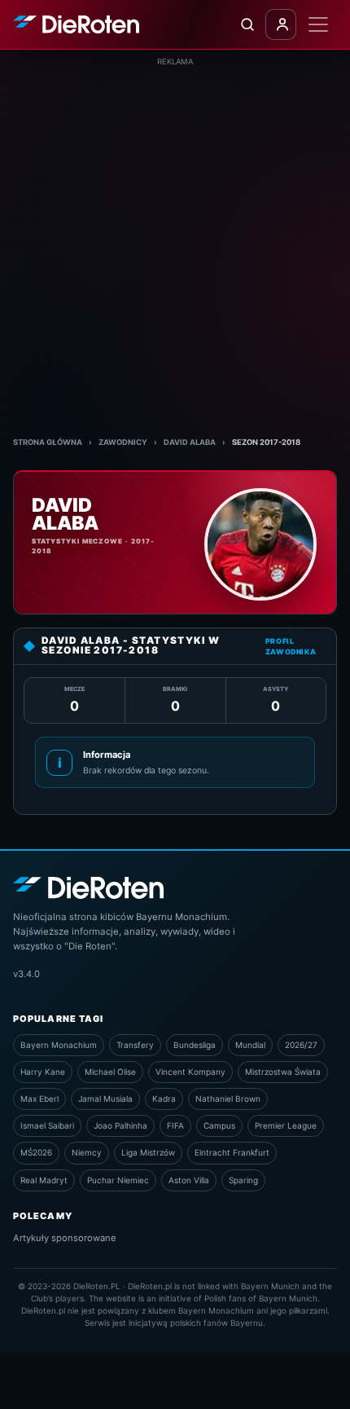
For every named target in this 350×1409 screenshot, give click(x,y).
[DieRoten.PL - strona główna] (76, 24)
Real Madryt (44, 1180)
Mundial (250, 1045)
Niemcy (87, 1152)
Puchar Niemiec (118, 1180)
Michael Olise (110, 1072)
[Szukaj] (246, 24)
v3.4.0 (26, 974)
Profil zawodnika (291, 646)
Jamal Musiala (105, 1098)
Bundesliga (194, 1045)
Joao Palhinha (120, 1125)
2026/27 (301, 1045)
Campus (219, 1125)
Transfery (135, 1045)
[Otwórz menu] (318, 24)
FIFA (175, 1125)
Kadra (164, 1098)
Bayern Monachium (58, 1045)
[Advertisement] (175, 243)
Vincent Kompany (190, 1072)
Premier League (286, 1125)
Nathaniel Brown (227, 1098)
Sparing (243, 1180)
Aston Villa (188, 1180)
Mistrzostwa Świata (283, 1072)
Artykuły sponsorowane (64, 1238)
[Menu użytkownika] (280, 24)
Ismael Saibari (47, 1125)
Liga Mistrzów (148, 1152)
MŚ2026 (36, 1152)
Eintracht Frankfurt (232, 1152)
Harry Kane (42, 1072)
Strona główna (47, 442)
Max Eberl (39, 1098)
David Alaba (190, 442)
